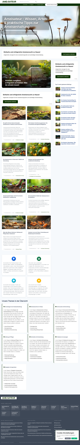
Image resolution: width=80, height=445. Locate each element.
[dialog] (67, 435)
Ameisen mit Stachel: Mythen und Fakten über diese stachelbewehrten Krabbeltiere (68, 89)
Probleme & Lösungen (20, 139)
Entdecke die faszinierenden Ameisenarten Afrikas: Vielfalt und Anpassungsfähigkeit (12, 423)
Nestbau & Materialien (61, 328)
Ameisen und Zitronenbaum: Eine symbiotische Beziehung (40, 435)
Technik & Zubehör (60, 329)
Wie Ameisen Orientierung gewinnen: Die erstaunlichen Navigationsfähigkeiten (39, 430)
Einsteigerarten (33, 326)
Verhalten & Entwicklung (45, 139)
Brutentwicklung (33, 355)
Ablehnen (68, 438)
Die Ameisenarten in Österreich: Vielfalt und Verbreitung (39, 433)
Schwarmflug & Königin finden (36, 329)
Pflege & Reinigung (8, 358)
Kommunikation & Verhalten (36, 358)
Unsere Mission (58, 427)
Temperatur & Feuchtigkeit (10, 356)
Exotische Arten (33, 328)
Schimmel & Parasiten (61, 356)
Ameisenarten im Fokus (20, 175)
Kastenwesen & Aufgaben (35, 356)
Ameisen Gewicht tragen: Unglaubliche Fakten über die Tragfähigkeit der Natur (12, 434)
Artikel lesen (34, 84)
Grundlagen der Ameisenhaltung (35, 176)
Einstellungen (60, 438)
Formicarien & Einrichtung (63, 306)
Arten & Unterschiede (9, 326)
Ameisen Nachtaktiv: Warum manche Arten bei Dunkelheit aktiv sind (68, 137)
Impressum (57, 422)
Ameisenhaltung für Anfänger (10, 385)
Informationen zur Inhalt (60, 429)
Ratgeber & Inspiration (10, 367)
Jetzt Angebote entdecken (69, 54)
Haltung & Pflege (19, 249)
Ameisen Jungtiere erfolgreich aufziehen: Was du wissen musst (40, 423)
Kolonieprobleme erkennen (62, 360)
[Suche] (35, 2)
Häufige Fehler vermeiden (9, 383)
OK (74, 438)
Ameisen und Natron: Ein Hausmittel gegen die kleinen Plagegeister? (68, 131)
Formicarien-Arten (60, 326)
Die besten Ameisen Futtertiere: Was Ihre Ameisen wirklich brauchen (11, 430)
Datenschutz (58, 425)
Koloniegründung (8, 328)
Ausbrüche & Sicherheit (61, 358)
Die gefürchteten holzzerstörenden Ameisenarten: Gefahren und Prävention (38, 427)
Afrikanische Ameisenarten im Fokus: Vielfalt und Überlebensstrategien (11, 427)
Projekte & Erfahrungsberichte (10, 387)
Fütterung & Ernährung (9, 355)
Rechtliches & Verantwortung (10, 329)
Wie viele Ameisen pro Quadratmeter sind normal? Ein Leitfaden (12, 437)
